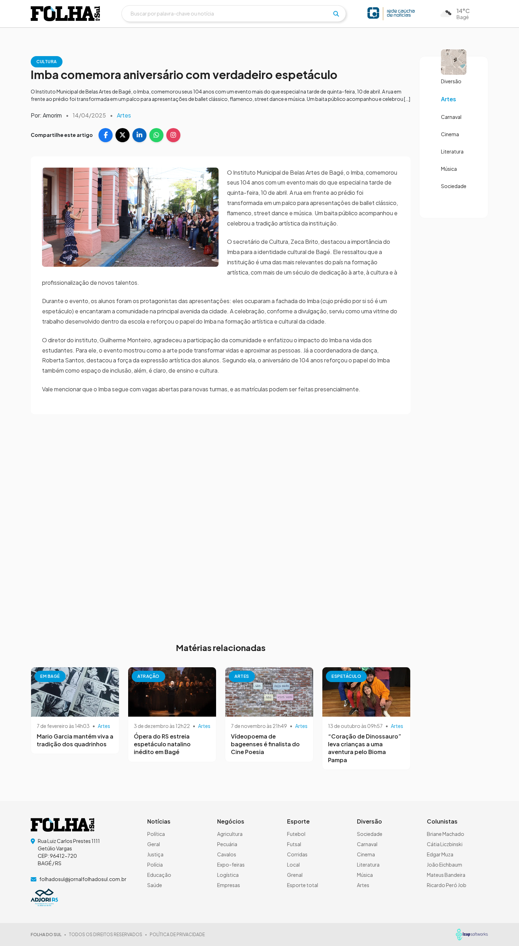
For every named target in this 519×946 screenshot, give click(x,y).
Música (449, 168)
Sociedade (453, 186)
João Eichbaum (444, 864)
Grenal (295, 875)
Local (293, 864)
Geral (153, 844)
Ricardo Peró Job (446, 885)
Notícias (159, 821)
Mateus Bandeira (446, 875)
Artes (124, 115)
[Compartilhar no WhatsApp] (156, 135)
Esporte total (302, 885)
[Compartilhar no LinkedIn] (139, 135)
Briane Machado (445, 834)
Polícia (155, 864)
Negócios (230, 821)
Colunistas (442, 821)
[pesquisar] (336, 14)
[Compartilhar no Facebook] (106, 135)
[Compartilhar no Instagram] (173, 135)
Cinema (450, 134)
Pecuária (227, 844)
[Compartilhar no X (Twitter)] (122, 135)
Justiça (155, 854)
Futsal (294, 844)
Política (156, 834)
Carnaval (451, 117)
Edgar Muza (440, 854)
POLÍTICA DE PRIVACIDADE (177, 934)
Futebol (296, 834)
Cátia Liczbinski (445, 844)
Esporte (298, 821)
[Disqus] (221, 524)
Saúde (154, 885)
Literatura (452, 151)
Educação (159, 875)
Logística (228, 875)
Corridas (297, 854)
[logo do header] (65, 13)
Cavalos (226, 854)
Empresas (228, 885)
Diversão (451, 81)
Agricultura (230, 834)
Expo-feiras (231, 864)
